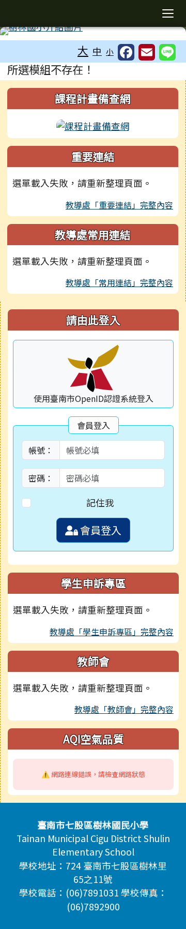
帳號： (40, 450)
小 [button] (110, 51)
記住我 (100, 502)
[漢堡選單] (168, 13)
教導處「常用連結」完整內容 (119, 282)
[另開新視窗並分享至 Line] (167, 52)
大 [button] (83, 50)
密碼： (40, 478)
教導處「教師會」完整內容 (124, 709)
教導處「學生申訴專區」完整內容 (112, 631)
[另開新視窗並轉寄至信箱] (146, 52)
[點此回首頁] (93, 31)
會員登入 (99, 529)
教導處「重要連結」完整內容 (119, 205)
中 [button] (97, 50)
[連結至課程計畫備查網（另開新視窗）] (93, 124)
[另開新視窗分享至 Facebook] (126, 52)
